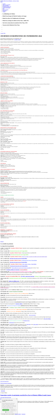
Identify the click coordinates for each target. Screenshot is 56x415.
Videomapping (11, 322)
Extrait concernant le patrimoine (5, 383)
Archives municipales (6, 7)
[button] (9, 411)
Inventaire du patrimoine (7, 6)
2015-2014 (3, 390)
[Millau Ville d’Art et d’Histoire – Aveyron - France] (9, 0)
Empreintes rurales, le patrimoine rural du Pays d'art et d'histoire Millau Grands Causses (25, 395)
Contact (4, 11)
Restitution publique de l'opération (17, 269)
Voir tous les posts (8, 397)
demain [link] (43, 327)
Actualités (16, 39)
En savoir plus (11, 407)
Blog (3, 8)
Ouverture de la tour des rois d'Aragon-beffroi (18, 258)
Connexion (23, 414)
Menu (1, 1)
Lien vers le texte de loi (4, 381)
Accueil (4, 3)
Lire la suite (2, 397)
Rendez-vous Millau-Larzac (14, 281)
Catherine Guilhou (18, 303)
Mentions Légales (18, 414)
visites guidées (35, 324)
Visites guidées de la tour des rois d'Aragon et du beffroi (21, 267)
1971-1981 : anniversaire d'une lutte (27, 276)
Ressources (5, 10)
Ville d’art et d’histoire (6, 4)
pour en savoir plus (32, 315)
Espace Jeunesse (5, 9)
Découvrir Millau (6, 5)
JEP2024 (2, 241)
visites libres (28, 324)
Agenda (19, 39)
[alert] (9, 406)
